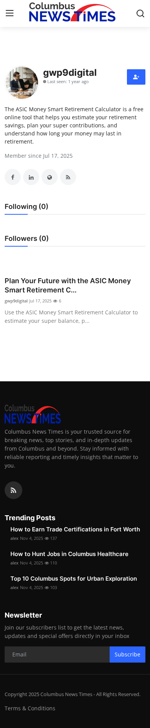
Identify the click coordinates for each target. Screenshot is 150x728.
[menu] (9, 13)
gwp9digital (16, 301)
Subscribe (127, 654)
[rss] (13, 490)
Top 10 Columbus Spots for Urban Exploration (73, 578)
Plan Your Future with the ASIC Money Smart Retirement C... (68, 285)
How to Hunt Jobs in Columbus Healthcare (69, 554)
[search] (140, 13)
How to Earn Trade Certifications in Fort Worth (75, 529)
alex (14, 538)
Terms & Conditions (30, 708)
